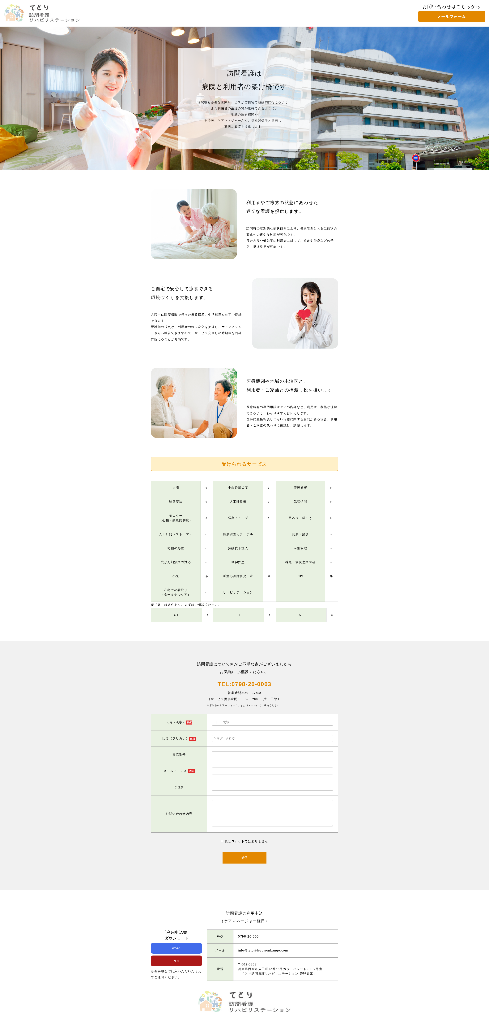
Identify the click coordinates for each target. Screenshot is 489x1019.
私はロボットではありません (246, 841)
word (176, 948)
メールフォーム (451, 16)
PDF (176, 961)
